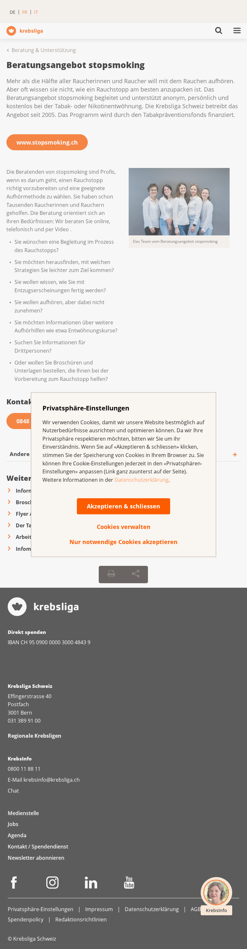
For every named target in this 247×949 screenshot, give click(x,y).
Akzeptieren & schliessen (123, 506)
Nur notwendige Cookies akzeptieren (123, 542)
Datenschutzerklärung (141, 479)
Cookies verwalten (124, 527)
